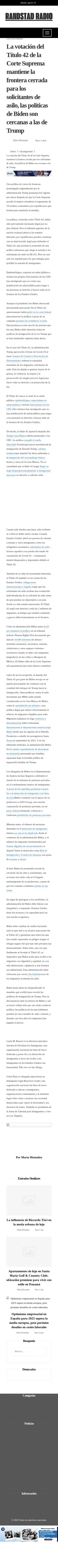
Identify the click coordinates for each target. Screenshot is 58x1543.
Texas (9, 740)
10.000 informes (22, 639)
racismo (13, 859)
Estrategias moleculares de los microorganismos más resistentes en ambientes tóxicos (30, 1478)
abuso (23, 859)
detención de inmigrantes (34, 828)
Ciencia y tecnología (20, 1401)
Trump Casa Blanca (16, 435)
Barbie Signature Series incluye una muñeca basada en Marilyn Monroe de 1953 (31, 1436)
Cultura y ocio (17, 1405)
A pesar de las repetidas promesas (23, 789)
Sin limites (34, 974)
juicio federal (13, 810)
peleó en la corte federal (39, 312)
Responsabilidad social (22, 1414)
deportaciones (13, 727)
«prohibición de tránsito (27, 705)
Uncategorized (14, 39)
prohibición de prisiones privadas (34, 815)
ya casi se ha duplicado (26, 833)
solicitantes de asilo (39, 547)
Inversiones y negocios (22, 1410)
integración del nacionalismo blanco (27, 457)
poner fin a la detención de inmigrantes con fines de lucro (27, 793)
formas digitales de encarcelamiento (24, 846)
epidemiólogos (22, 400)
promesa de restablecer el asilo (31, 321)
